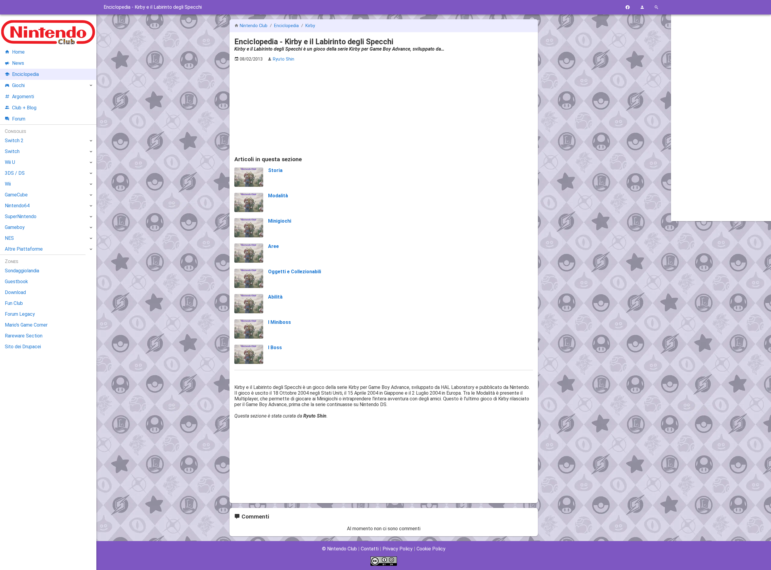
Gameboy (15, 227)
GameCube (16, 195)
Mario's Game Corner (26, 325)
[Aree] (248, 253)
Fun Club (14, 303)
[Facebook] (627, 7)
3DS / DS (15, 173)
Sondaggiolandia (22, 271)
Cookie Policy (431, 549)
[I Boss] (248, 355)
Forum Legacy (20, 314)
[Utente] (642, 7)
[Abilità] (248, 304)
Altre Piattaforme (24, 249)
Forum (18, 119)
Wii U (10, 162)
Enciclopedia (287, 25)
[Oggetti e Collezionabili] (248, 279)
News (18, 63)
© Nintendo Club (339, 549)
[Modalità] (248, 203)
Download (15, 292)
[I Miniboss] (248, 329)
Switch (12, 151)
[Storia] (248, 178)
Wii (8, 184)
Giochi (18, 85)
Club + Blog (24, 108)
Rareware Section (23, 336)
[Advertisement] (383, 109)
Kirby (310, 25)
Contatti (370, 549)
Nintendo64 (17, 205)
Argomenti (23, 96)
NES (9, 238)
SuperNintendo (20, 216)
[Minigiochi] (248, 228)
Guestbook (16, 281)
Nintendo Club (253, 25)
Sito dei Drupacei (23, 346)
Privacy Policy (397, 549)
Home (18, 52)
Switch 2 (14, 140)
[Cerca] (656, 7)
